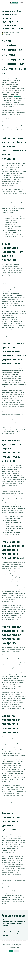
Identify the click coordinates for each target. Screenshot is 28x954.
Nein (16, 951)
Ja (10, 951)
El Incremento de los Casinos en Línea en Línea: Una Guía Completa (14, 933)
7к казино (17, 96)
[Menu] (25, 2)
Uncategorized (6, 34)
